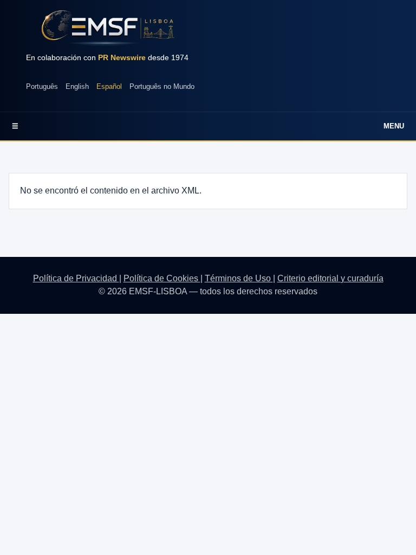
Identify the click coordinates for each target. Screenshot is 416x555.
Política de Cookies (161, 278)
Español (109, 86)
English (77, 86)
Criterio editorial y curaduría (330, 278)
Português (42, 86)
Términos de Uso (239, 278)
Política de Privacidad (76, 278)
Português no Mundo (161, 86)
